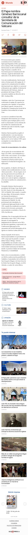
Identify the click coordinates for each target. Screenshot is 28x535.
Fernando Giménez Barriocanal (12, 273)
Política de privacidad (14, 525)
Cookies (14, 528)
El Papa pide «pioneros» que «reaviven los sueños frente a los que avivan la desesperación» (13, 379)
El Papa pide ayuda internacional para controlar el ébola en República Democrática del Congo (8, 296)
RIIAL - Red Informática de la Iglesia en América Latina (12, 282)
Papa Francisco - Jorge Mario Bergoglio (12, 277)
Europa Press (5, 30)
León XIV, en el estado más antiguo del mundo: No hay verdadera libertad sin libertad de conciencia (13, 405)
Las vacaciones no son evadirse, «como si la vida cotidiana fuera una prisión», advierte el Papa (13, 353)
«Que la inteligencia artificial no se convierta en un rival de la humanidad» (12, 481)
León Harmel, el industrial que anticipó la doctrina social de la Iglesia (13, 430)
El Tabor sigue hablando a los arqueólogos (6, 309)
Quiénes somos (14, 521)
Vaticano (3, 8)
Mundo (9, 2)
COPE (4, 269)
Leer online (14, 516)
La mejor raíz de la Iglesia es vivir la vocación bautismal (8, 323)
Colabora (14, 523)
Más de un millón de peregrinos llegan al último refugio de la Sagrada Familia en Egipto (14, 455)
